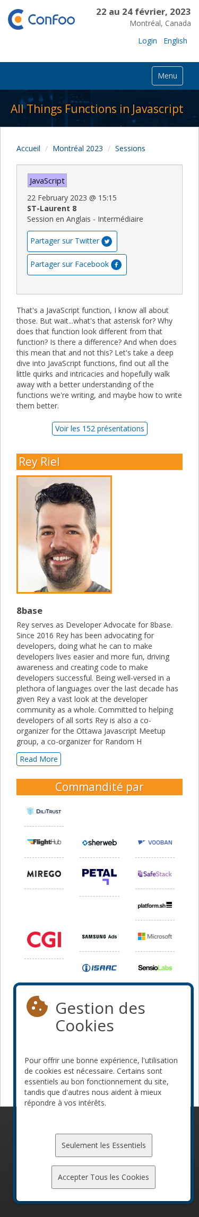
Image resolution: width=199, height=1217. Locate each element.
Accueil (28, 148)
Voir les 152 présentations (99, 428)
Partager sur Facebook (69, 263)
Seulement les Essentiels (104, 1145)
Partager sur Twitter (64, 240)
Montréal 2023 (78, 148)
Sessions (130, 148)
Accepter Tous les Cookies (103, 1177)
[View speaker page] (66, 534)
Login (147, 41)
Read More (39, 759)
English (175, 41)
